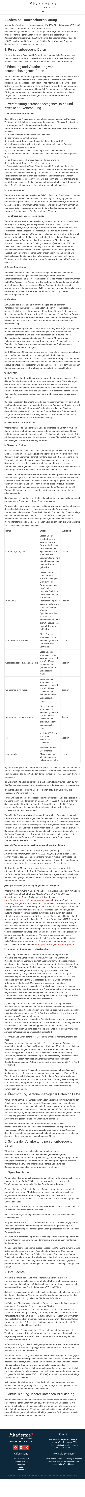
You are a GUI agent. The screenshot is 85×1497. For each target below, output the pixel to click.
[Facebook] (15, 1447)
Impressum (21, 1464)
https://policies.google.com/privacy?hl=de (54, 944)
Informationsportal (21, 1459)
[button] (43, 11)
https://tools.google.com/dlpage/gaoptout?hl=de (27, 900)
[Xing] (26, 1447)
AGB (21, 1467)
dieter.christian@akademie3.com (64, 1445)
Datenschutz (21, 1470)
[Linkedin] (21, 1447)
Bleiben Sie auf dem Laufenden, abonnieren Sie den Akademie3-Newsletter (42, 1475)
